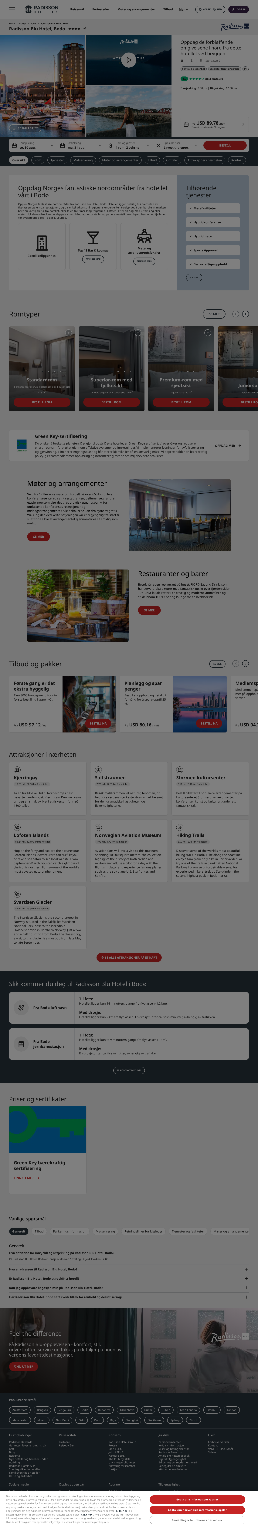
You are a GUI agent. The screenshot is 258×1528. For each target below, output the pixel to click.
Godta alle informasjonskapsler (197, 1499)
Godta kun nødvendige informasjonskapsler (197, 1510)
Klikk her (121, 1511)
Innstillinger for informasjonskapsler (197, 1520)
